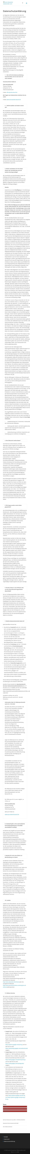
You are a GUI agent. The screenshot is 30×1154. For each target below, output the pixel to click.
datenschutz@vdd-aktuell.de (14, 99)
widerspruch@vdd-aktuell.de (12, 814)
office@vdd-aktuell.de (12, 92)
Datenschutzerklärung (9, 1141)
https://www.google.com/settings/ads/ (14, 1063)
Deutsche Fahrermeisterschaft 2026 (10, 1123)
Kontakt (6, 1137)
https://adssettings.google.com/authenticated (16, 1048)
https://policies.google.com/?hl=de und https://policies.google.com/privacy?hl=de (15, 1097)
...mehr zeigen (7, 1115)
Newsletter (5, 1109)
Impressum (7, 1139)
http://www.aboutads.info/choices (11, 982)
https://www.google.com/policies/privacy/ (15, 1059)
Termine (5, 1106)
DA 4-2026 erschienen (7, 1126)
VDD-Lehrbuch (6, 1111)
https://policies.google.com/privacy (13, 1044)
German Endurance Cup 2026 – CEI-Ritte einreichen (14, 1119)
